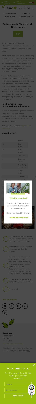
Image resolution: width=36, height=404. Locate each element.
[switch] (31, 393)
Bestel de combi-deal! (19, 218)
